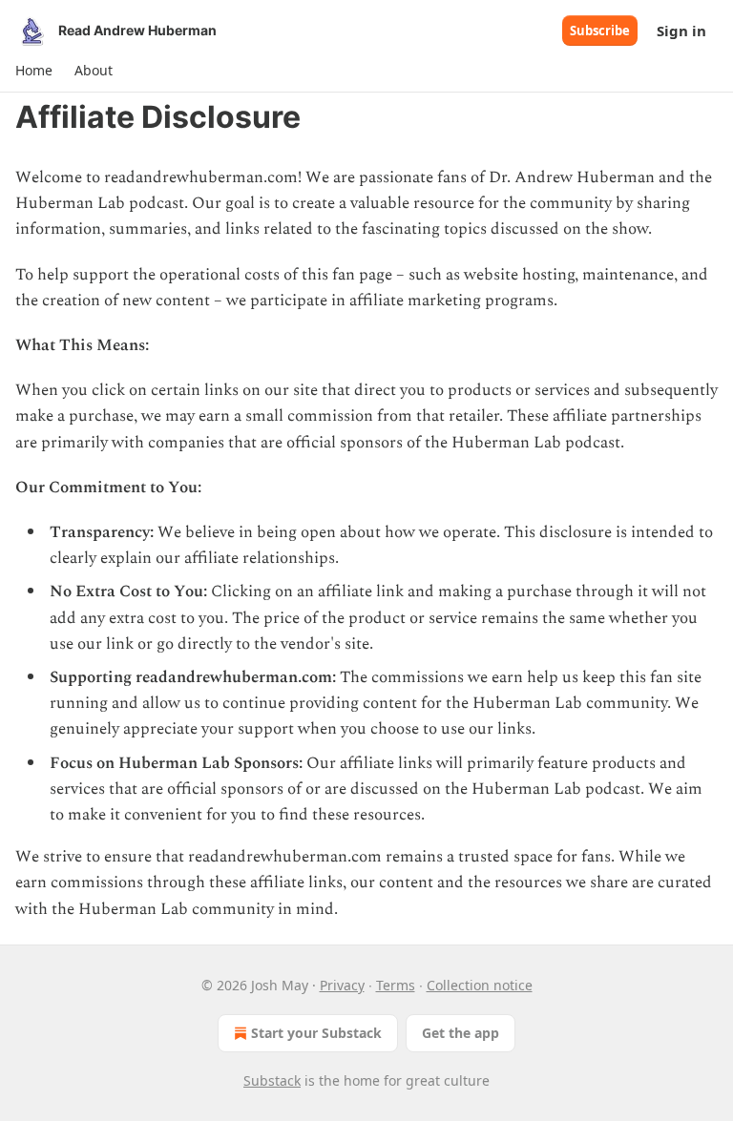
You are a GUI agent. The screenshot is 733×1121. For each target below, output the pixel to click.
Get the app (460, 1033)
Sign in (681, 30)
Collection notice (480, 985)
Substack (272, 1080)
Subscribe (600, 30)
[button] (33, 71)
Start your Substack (316, 1033)
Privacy (342, 985)
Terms (395, 985)
